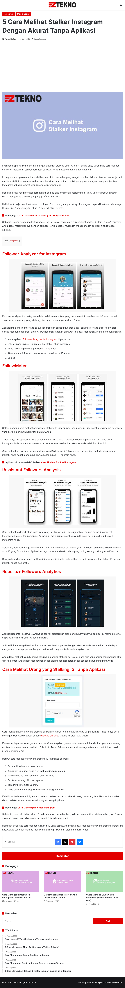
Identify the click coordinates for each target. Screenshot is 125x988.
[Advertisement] (62, 66)
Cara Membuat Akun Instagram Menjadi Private (44, 215)
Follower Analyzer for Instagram (40, 339)
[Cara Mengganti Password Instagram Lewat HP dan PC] (20, 881)
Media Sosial (23, 14)
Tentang (82, 982)
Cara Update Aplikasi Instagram (58, 462)
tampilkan (14, 241)
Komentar (62, 856)
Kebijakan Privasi (103, 982)
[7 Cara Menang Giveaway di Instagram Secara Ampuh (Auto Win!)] (104, 881)
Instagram (8, 14)
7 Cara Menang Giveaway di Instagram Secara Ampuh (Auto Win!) (102, 897)
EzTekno (14, 982)
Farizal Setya (10, 39)
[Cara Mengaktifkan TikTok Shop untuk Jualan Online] (62, 881)
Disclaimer (117, 982)
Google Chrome (49, 735)
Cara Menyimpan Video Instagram (36, 807)
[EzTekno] (62, 4)
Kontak (90, 982)
